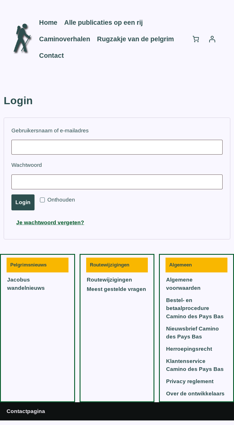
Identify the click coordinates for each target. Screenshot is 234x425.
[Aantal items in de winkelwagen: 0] (196, 39)
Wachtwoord (36, 165)
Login (23, 202)
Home (48, 22)
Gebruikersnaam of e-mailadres (60, 130)
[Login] (212, 39)
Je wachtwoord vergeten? (50, 222)
